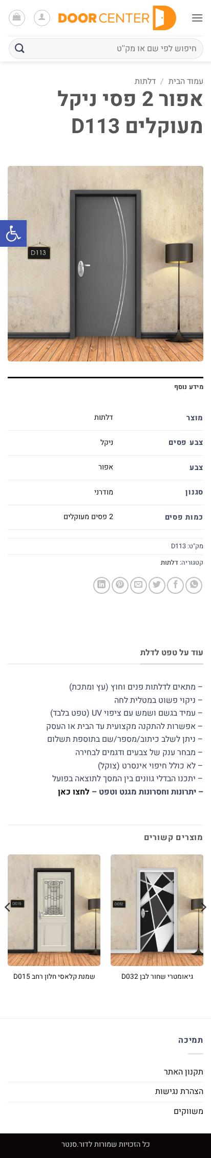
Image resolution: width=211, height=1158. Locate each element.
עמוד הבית (185, 81)
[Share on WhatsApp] (193, 585)
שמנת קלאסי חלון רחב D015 (54, 977)
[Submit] (20, 48)
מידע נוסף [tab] (188, 387)
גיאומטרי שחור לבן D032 (157, 977)
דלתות (145, 81)
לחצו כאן (74, 792)
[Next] (8, 927)
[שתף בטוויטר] (157, 585)
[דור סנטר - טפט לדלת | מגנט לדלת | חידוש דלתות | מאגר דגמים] (117, 18)
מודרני (103, 492)
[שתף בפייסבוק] (175, 585)
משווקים (188, 1111)
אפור (105, 467)
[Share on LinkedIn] (101, 585)
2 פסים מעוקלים (88, 516)
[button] (13, 233)
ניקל (106, 442)
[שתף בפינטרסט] (120, 585)
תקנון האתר (183, 1072)
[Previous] (203, 927)
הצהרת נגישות (179, 1091)
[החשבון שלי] (42, 18)
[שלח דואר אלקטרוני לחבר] (138, 585)
